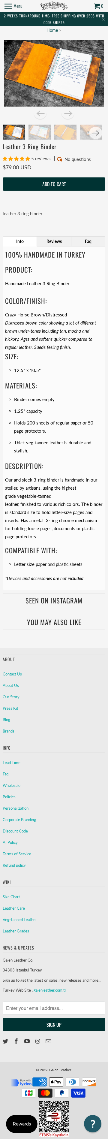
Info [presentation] (20, 241)
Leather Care (14, 908)
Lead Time (11, 762)
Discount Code (15, 831)
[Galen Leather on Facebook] (17, 1041)
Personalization (15, 808)
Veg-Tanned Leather (20, 919)
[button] (17, 158)
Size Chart (11, 896)
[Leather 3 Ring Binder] (54, 73)
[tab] (20, 241)
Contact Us (12, 674)
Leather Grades (16, 931)
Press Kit (10, 708)
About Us (11, 685)
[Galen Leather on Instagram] (38, 1041)
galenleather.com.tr (50, 990)
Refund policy (14, 865)
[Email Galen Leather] (49, 1041)
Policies (9, 796)
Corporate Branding (19, 819)
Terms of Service (17, 853)
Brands (8, 731)
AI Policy (10, 842)
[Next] (67, 113)
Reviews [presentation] (54, 241)
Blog (6, 719)
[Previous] (40, 113)
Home (52, 30)
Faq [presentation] (88, 241)
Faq (5, 774)
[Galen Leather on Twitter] (6, 1041)
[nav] (13, 6)
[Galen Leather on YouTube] (27, 1041)
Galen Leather (60, 1070)
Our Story (11, 696)
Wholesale (11, 785)
